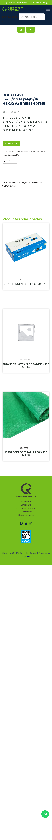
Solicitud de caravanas (26, 508)
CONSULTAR (11, 143)
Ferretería (26, 501)
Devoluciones (26, 511)
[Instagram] (26, 523)
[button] (47, 3)
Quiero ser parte (26, 514)
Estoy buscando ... (10, 16)
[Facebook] (21, 523)
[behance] (30, 523)
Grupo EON (26, 556)
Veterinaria (26, 504)
